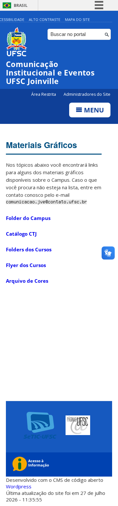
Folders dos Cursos (28, 249)
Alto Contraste (44, 19)
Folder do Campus (28, 218)
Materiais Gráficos (41, 145)
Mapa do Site (77, 19)
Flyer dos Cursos (26, 265)
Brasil (21, 5)
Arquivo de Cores (27, 281)
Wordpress (18, 486)
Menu (93, 110)
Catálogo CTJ (21, 233)
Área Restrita (44, 94)
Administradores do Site (87, 94)
